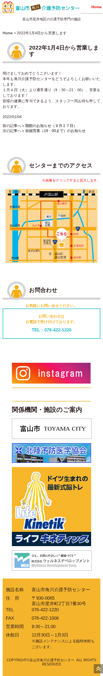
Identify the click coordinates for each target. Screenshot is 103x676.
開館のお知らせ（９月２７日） (51, 126)
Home (96, 7)
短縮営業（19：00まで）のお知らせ (55, 131)
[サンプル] (51, 225)
